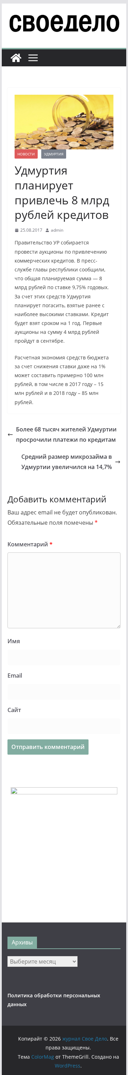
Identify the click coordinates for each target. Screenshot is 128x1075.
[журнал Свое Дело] (16, 57)
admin (57, 230)
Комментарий (30, 544)
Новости (26, 153)
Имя (13, 641)
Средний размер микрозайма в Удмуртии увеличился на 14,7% (66, 462)
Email (14, 675)
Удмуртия (53, 153)
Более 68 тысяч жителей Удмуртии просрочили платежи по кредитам (66, 434)
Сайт (14, 710)
